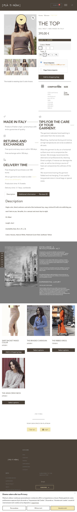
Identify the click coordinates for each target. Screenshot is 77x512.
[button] (33, 18)
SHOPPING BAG (26, 466)
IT (72, 5)
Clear (40, 58)
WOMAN (25, 460)
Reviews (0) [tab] (43, 194)
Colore (42, 44)
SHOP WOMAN (26, 463)
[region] (38, 501)
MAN (24, 454)
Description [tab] (11, 194)
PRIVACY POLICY (10, 484)
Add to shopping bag (51, 77)
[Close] (75, 493)
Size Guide (66, 93)
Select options (38, 350)
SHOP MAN (25, 457)
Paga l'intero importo (50, 70)
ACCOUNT (25, 469)
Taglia (42, 51)
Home (40, 15)
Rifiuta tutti (38, 508)
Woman (46, 15)
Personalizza (14, 508)
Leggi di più (35, 503)
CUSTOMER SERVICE (11, 478)
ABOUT (7, 487)
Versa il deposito (49, 63)
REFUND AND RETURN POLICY (13, 490)
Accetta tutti (62, 508)
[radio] (40, 48)
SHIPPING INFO (9, 481)
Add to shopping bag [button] (13, 352)
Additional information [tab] (27, 194)
